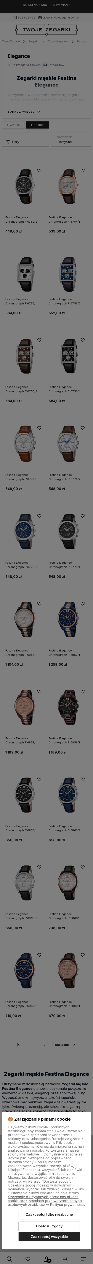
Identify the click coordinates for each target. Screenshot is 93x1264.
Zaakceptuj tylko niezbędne (49, 1214)
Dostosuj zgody (49, 1226)
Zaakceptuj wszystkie (49, 1237)
